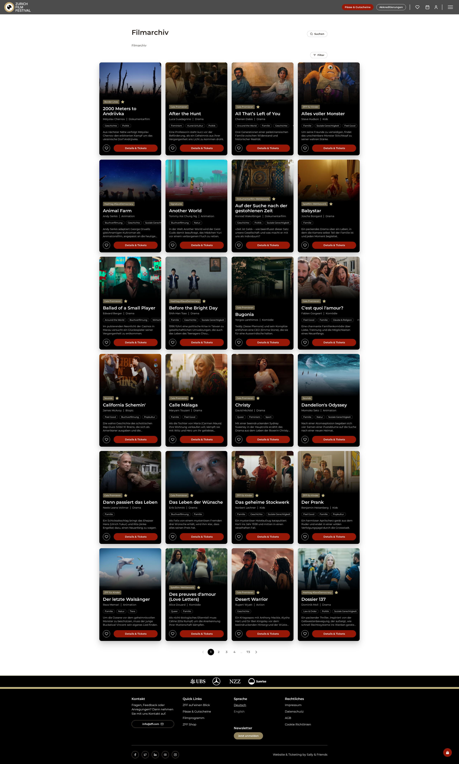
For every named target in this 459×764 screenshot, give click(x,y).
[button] (450, 7)
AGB (288, 718)
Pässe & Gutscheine (358, 7)
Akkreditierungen (391, 7)
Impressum (293, 705)
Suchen (319, 34)
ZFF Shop (189, 724)
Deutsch (240, 705)
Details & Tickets (135, 148)
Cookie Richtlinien (298, 724)
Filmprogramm (193, 718)
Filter (321, 55)
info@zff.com (150, 724)
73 (248, 652)
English (239, 711)
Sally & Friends (317, 754)
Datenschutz (294, 711)
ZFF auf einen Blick (196, 705)
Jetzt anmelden (248, 735)
